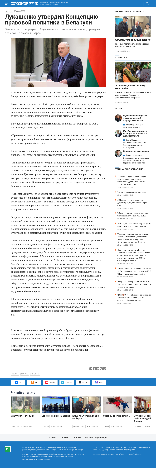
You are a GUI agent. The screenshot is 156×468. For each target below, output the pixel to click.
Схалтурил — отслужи (22, 416)
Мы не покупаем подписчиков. (131, 192)
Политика (120, 58)
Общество (15, 426)
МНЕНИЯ (118, 109)
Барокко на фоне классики (56, 416)
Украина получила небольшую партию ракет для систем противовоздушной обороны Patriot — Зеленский (131, 180)
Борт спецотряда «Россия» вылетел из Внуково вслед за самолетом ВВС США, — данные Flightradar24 (134, 271)
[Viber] (101, 368)
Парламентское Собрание (128, 12)
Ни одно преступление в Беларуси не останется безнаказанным (135, 133)
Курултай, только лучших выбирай (133, 39)
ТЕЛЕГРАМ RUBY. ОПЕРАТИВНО (129, 169)
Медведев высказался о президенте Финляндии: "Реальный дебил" (134, 225)
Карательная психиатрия (136, 151)
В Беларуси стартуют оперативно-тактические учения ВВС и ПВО (133, 214)
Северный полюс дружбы (116, 416)
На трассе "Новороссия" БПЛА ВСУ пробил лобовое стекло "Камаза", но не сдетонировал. (134, 284)
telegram (68, 382)
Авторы (77, 438)
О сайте (52, 438)
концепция (35, 374)
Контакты (64, 438)
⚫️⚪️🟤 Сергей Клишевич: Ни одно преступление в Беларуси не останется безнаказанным (134, 297)
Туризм (106, 426)
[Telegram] (97, 368)
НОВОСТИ (9, 11)
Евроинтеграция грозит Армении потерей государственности (135, 118)
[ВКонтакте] (90, 368)
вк (20, 382)
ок (36, 382)
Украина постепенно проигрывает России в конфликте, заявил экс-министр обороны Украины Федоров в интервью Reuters (133, 238)
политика (24, 374)
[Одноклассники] (94, 368)
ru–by (84, 382)
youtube (52, 382)
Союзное (138, 426)
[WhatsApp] (104, 368)
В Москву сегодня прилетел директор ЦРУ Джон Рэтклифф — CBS (133, 203)
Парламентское (79, 426)
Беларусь (15, 374)
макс (101, 382)
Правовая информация (96, 438)
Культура (46, 426)
